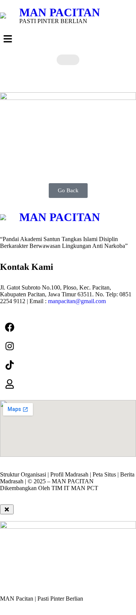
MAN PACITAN (59, 12)
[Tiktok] (9, 364)
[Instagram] (9, 345)
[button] (68, 39)
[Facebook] (9, 327)
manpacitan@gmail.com (77, 301)
